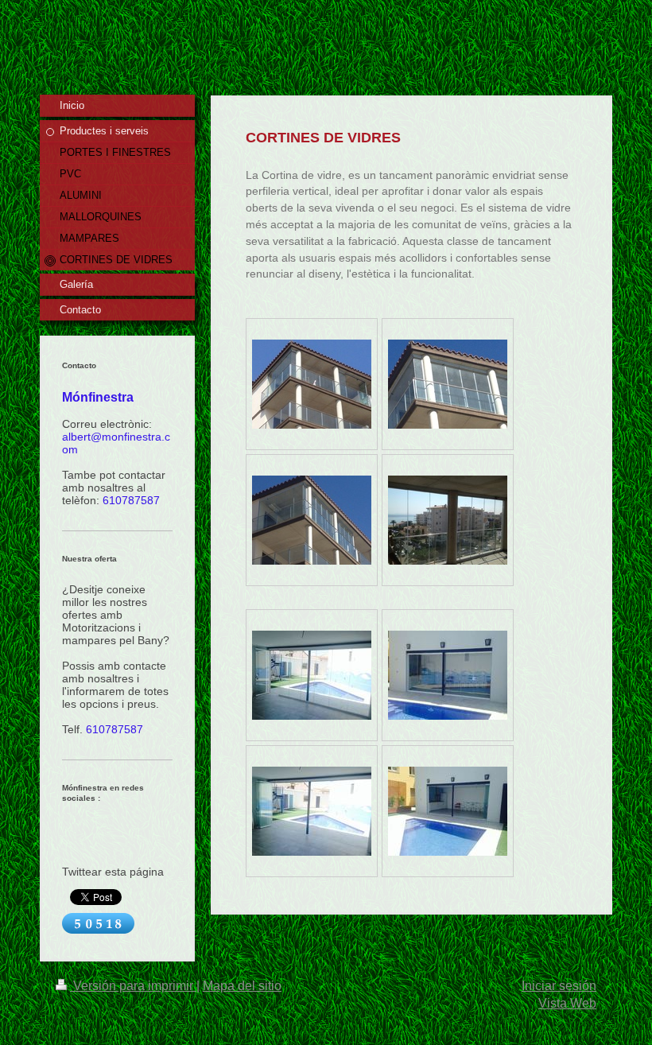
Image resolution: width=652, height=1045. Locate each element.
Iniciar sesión (559, 986)
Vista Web (567, 1003)
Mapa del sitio (242, 986)
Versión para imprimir (133, 986)
